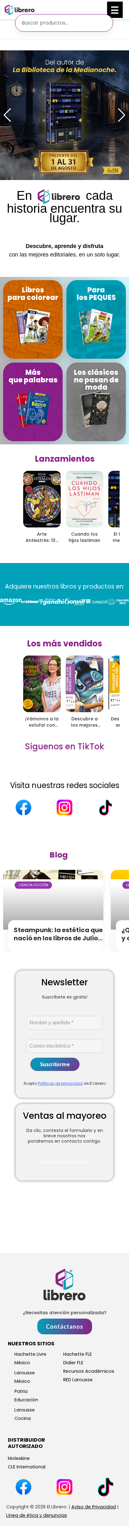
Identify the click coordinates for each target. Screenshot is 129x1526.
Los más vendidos (64, 643)
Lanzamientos (65, 459)
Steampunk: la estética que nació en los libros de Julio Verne (58, 938)
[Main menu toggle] (115, 10)
